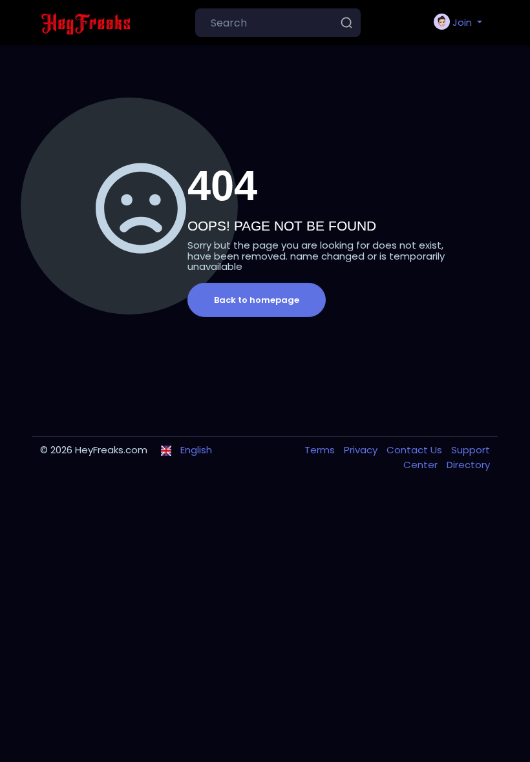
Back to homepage (256, 300)
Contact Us (416, 450)
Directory (468, 464)
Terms (320, 450)
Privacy (362, 450)
